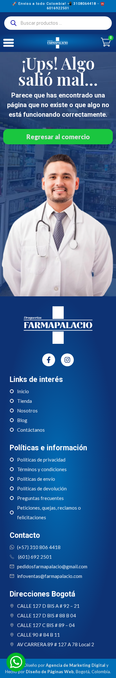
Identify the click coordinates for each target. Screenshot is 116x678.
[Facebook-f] (48, 359)
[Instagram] (67, 359)
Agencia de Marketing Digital (75, 665)
